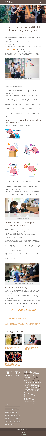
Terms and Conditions (20, 429)
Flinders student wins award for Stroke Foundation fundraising (23, 309)
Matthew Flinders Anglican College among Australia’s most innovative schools (23, 312)
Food (16, 412)
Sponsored (24, 318)
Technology (17, 422)
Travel (8, 424)
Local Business (18, 415)
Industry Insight (7, 415)
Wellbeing (12, 424)
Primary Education (15, 418)
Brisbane (27, 377)
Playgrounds (9, 418)
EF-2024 (10, 411)
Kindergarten (13, 415)
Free (18, 412)
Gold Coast (35, 389)
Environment (7, 412)
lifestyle (37, 386)
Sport (6, 422)
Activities (6, 406)
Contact (26, 429)
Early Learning (13, 409)
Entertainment (14, 411)
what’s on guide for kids (31, 374)
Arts (13, 406)
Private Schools (16, 318)
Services (11, 421)
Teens (6, 424)
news (32, 386)
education (34, 387)
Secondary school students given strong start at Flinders (23, 310)
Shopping (15, 421)
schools (27, 387)
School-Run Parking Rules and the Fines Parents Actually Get (13, 347)
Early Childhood (7, 409)
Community (14, 408)
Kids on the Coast (30, 372)
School (23, 34)
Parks (6, 418)
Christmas (10, 408)
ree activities (29, 382)
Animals (10, 406)
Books (18, 406)
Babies (16, 406)
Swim (14, 422)
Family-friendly (12, 412)
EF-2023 (6, 411)
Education (17, 409)
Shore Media (24, 434)
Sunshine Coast (32, 391)
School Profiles (7, 421)
